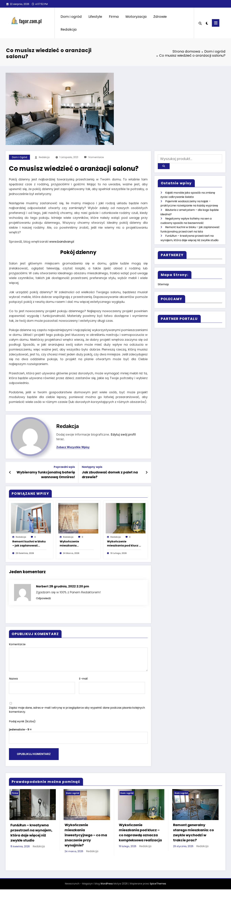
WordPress (106, 883)
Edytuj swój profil (123, 434)
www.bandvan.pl (61, 241)
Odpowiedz (43, 598)
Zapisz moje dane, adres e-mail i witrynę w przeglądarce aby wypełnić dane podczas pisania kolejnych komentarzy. (77, 710)
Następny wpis (92, 467)
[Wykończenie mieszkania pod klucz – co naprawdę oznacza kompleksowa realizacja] (126, 518)
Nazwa (13, 679)
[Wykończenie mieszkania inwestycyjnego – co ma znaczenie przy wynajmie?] (78, 518)
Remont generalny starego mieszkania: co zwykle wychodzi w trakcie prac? (128, 833)
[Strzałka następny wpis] (147, 472)
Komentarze (17, 644)
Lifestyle (95, 16)
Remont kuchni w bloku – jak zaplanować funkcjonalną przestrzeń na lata (29, 544)
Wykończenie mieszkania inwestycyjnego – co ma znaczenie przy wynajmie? (74, 544)
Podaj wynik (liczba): (22, 721)
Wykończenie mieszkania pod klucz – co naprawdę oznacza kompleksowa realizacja (124, 544)
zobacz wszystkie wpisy (73, 447)
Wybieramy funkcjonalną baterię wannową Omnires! (46, 474)
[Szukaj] (200, 23)
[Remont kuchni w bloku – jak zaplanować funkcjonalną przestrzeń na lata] (31, 518)
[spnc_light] (207, 23)
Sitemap (163, 284)
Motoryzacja (136, 16)
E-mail (83, 679)
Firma (114, 16)
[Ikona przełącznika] (215, 23)
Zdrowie (160, 16)
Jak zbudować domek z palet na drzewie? (110, 474)
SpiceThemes (158, 883)
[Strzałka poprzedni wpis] (10, 472)
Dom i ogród (71, 16)
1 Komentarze (96, 157)
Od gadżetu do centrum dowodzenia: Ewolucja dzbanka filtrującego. (183, 845)
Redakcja (69, 29)
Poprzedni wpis (64, 467)
